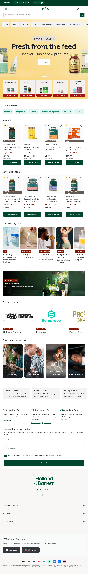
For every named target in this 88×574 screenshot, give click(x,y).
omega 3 (67, 112)
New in (14, 24)
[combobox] (41, 14)
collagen (79, 112)
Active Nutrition (76, 24)
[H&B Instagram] (42, 495)
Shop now (44, 62)
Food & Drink (61, 24)
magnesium (20, 112)
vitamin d (8, 112)
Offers (5, 24)
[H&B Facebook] (46, 495)
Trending (25, 24)
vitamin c (33, 112)
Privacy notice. (64, 455)
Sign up (44, 463)
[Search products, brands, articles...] (82, 14)
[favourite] (19, 126)
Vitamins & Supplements (42, 24)
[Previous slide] (1, 59)
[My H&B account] (78, 9)
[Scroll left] (4, 361)
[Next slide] (86, 59)
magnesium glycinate (50, 112)
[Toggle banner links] (83, 3)
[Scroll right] (83, 320)
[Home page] (45, 9)
